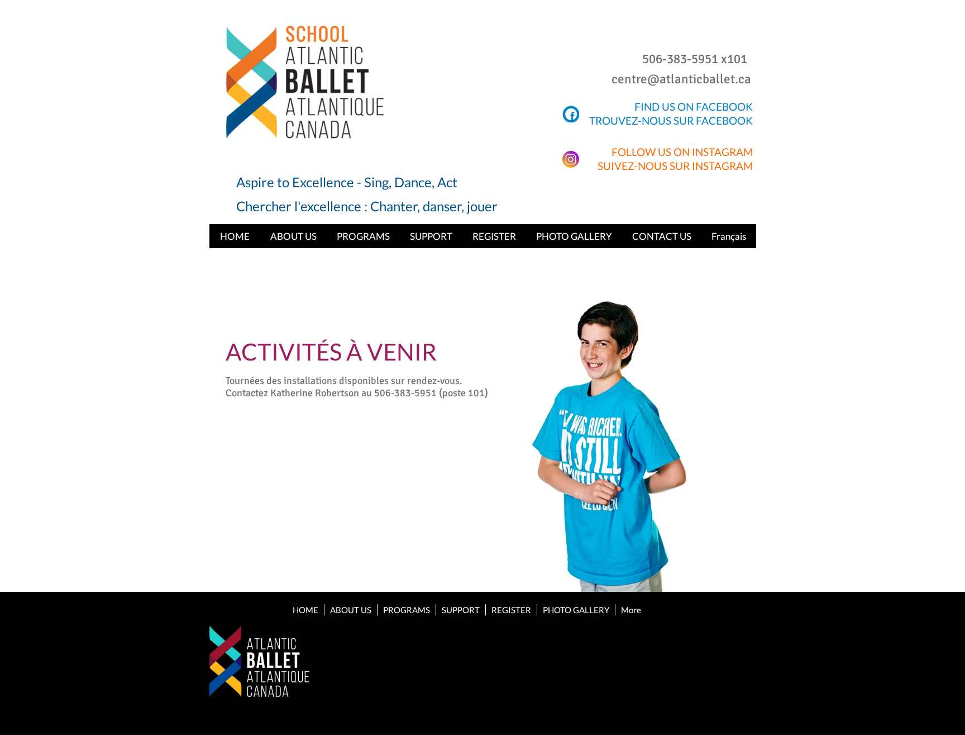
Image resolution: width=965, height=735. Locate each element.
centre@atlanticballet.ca (681, 79)
